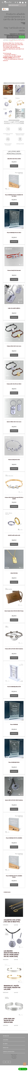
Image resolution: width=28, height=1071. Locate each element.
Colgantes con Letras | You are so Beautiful (12, 921)
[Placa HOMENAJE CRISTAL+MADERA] (14, 823)
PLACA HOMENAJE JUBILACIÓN (14, 686)
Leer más (16, 925)
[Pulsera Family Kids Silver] (14, 444)
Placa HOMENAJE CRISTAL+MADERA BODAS (14, 876)
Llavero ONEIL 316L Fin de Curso (14, 422)
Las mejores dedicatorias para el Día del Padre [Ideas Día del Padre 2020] (11, 954)
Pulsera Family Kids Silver (14, 459)
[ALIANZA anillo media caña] (14, 520)
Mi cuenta (5, 1044)
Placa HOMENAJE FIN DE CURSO (14, 232)
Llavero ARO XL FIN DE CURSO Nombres (14, 800)
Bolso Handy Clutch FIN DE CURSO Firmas (14, 611)
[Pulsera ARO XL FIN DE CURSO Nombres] (14, 634)
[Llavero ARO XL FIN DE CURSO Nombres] (14, 785)
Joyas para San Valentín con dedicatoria (9, 1020)
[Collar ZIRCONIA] (14, 558)
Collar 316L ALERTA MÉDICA (14, 308)
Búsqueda (14, 1056)
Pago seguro (14, 1057)
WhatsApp (24, 1069)
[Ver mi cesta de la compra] (17, 2)
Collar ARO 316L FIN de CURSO (14, 159)
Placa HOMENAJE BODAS (14, 762)
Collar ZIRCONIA (14, 573)
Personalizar (14, 166)
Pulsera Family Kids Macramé (14, 270)
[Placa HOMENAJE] (14, 709)
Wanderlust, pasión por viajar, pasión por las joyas (12, 987)
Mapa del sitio (14, 1054)
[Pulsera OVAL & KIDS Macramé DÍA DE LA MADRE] (14, 482)
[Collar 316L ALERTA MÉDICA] (14, 293)
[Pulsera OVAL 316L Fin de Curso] (14, 331)
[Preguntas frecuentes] (15, 2)
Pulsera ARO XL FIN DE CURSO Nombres (14, 649)
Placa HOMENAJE (14, 724)
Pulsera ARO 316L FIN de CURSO (14, 384)
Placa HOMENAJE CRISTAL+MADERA (14, 838)
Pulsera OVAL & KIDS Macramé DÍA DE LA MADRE (14, 498)
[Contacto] (20, 2)
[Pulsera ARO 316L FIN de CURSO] (14, 369)
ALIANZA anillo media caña (14, 535)
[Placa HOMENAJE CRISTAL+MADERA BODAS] (14, 861)
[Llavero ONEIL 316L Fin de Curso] (14, 407)
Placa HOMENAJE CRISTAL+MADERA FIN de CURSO (14, 195)
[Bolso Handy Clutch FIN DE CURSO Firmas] (14, 596)
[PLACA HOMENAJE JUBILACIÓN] (14, 671)
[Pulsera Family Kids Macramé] (14, 255)
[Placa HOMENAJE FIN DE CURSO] (14, 217)
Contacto (14, 1058)
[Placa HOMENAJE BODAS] (14, 747)
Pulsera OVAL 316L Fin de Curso (14, 346)
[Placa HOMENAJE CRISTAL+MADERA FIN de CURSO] (14, 180)
